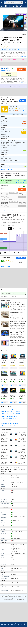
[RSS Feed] (21, 624)
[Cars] (21, 5)
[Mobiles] (13, 5)
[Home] (2, 5)
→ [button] (7, 210)
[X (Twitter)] (8, 624)
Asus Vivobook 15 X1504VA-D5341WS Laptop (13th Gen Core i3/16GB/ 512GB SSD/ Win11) (13, 361)
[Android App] (25, 624)
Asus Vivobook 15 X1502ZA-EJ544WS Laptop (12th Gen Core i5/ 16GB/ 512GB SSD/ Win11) (22, 361)
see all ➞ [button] (24, 108)
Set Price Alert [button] (20, 182)
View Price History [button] (21, 180)
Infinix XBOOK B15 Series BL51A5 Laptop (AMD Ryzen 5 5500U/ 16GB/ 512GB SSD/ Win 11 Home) (22, 396)
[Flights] (9, 5)
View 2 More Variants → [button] (6, 199)
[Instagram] (15, 624)
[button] (4, 86)
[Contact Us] (1, 624)
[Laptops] (17, 5)
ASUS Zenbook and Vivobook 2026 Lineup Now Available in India (18, 322)
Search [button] (22, 197)
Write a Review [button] (21, 257)
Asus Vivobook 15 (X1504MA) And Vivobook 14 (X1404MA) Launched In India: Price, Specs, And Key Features (18, 303)
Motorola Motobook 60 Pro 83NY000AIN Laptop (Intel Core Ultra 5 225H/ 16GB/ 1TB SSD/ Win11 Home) (4, 378)
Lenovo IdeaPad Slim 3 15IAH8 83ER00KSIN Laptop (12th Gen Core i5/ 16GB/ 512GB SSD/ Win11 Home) (13, 378)
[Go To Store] (7, 186)
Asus (18, 49)
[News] (6, 5)
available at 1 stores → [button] (6, 70)
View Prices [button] (10, 49)
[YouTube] (11, 624)
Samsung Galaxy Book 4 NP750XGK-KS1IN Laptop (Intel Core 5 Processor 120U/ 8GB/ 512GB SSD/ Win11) (13, 396)
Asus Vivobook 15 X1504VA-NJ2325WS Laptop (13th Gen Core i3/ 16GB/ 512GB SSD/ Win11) (4, 361)
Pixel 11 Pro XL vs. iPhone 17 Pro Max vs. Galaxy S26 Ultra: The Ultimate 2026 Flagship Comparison (18, 341)
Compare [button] (22, 100)
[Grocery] (25, 5)
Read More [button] (23, 56)
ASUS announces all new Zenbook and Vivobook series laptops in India (16, 313)
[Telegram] (18, 624)
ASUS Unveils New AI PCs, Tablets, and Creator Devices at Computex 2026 (18, 332)
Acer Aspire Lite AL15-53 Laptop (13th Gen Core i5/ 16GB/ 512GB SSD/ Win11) (4, 396)
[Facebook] (5, 624)
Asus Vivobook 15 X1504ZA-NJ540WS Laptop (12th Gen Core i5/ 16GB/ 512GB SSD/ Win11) (22, 378)
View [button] (20, 69)
